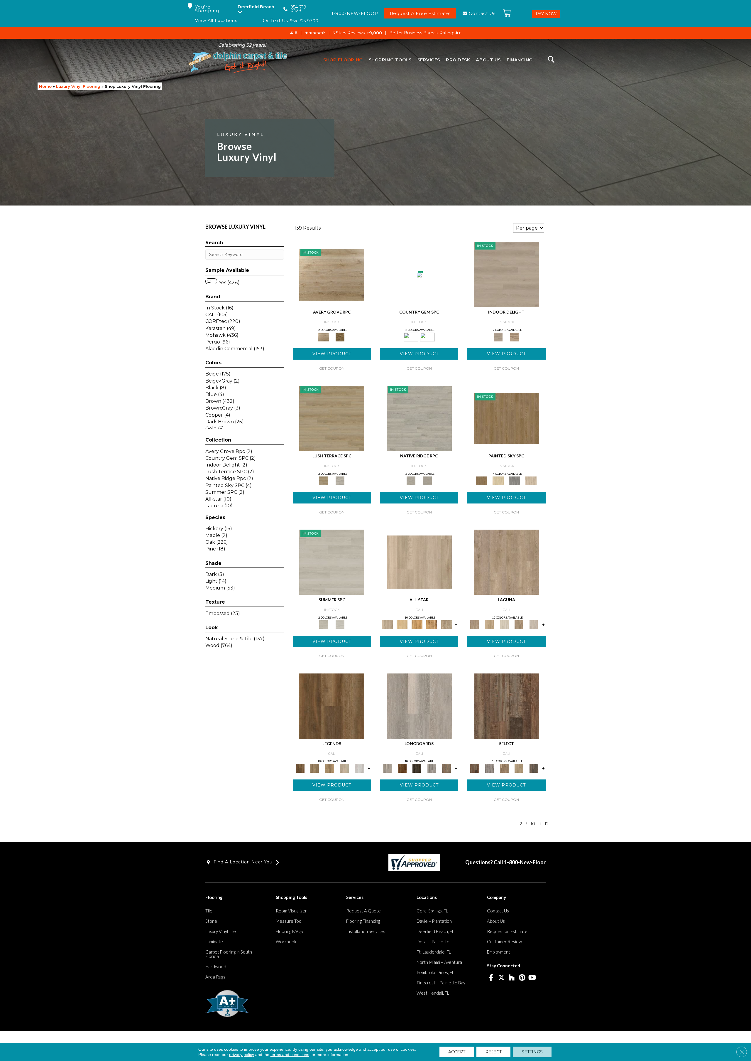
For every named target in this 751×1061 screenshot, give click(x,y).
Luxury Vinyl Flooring (78, 86)
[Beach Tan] (431, 624)
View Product (331, 353)
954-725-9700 (304, 20)
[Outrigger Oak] (331, 705)
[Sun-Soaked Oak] (401, 624)
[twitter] (501, 978)
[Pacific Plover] (533, 624)
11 (540, 823)
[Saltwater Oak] (359, 768)
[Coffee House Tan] (331, 417)
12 (546, 823)
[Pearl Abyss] (506, 274)
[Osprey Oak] (446, 768)
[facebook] (491, 978)
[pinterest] (522, 978)
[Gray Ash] (489, 768)
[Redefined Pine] (506, 705)
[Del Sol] (498, 480)
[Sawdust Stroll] (489, 624)
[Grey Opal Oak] (427, 480)
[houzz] (512, 978)
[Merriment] (531, 480)
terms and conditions (289, 1054)
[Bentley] (419, 274)
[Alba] (506, 417)
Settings (532, 1052)
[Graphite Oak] (419, 417)
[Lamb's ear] (340, 480)
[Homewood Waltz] (514, 336)
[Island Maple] (401, 768)
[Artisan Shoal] (519, 624)
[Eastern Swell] (519, 768)
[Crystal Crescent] (504, 624)
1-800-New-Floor (525, 862)
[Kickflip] (446, 624)
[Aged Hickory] (504, 768)
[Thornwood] (533, 768)
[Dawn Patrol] (344, 768)
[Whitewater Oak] (419, 705)
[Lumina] (514, 480)
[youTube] (532, 978)
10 (532, 823)
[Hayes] (427, 336)
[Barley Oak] (331, 274)
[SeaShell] (340, 624)
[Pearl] (331, 561)
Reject (493, 1052)
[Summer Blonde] (417, 624)
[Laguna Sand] (329, 768)
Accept (456, 1052)
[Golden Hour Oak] (314, 768)
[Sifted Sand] (419, 561)
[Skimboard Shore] (506, 561)
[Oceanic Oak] (431, 768)
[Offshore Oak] (417, 768)
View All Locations (216, 21)
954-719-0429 (299, 9)
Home (45, 86)
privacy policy (241, 1054)
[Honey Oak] (340, 336)
